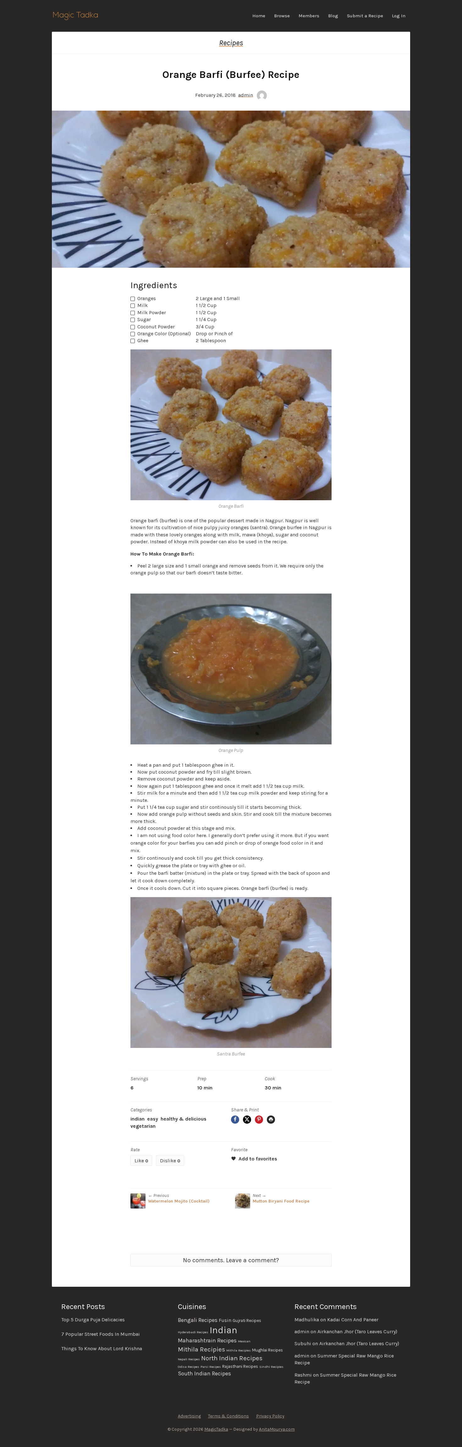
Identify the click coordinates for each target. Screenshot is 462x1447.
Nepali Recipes (189, 1359)
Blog (333, 16)
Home (258, 16)
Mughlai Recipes (267, 1350)
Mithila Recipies (201, 1349)
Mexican (244, 1341)
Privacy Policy (270, 1416)
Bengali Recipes (197, 1320)
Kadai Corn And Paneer (352, 1320)
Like (141, 1161)
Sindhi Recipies (271, 1367)
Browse (282, 16)
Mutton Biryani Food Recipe (281, 1201)
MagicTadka (216, 1429)
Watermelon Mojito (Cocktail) (179, 1201)
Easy (152, 1119)
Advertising (189, 1416)
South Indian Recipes (204, 1373)
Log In (398, 16)
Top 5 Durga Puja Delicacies (93, 1320)
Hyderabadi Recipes (193, 1332)
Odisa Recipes (188, 1367)
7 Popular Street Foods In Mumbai (100, 1334)
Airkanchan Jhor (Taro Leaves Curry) (357, 1332)
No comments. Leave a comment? (231, 1260)
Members (309, 16)
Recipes (231, 43)
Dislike (170, 1161)
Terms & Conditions (228, 1416)
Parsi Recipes (211, 1367)
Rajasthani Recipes (240, 1366)
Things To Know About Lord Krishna (101, 1348)
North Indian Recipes (231, 1358)
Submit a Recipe (365, 16)
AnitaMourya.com (277, 1429)
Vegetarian (143, 1126)
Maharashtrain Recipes (207, 1340)
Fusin (225, 1320)
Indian (137, 1119)
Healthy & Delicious (183, 1119)
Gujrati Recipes (247, 1320)
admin (245, 95)
